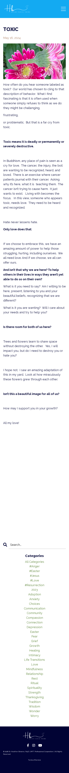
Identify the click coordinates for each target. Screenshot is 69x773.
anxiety (34, 599)
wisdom (34, 706)
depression (34, 627)
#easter (34, 571)
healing (34, 650)
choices (34, 603)
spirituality (34, 687)
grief (34, 641)
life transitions (34, 659)
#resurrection (34, 585)
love (34, 664)
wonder (34, 711)
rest (34, 678)
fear (34, 636)
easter (34, 632)
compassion (34, 617)
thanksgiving (34, 697)
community (34, 613)
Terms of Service (34, 760)
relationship (34, 674)
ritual (34, 683)
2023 (34, 589)
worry (34, 716)
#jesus (34, 575)
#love (34, 580)
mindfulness (34, 669)
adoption (34, 594)
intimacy (34, 655)
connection (35, 622)
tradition (35, 702)
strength (34, 692)
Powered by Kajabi (34, 764)
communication (34, 608)
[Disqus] (34, 487)
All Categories (34, 561)
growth (34, 645)
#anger (34, 566)
